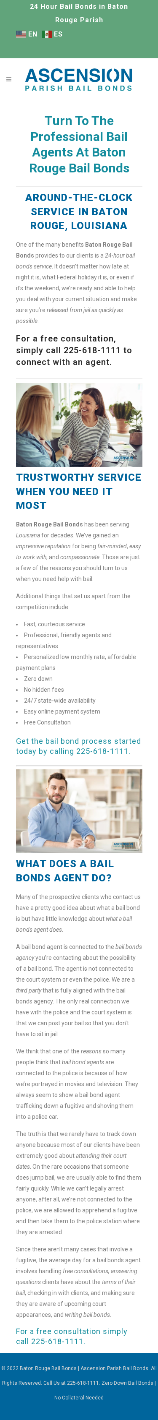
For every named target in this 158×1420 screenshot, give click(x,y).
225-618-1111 (102, 751)
